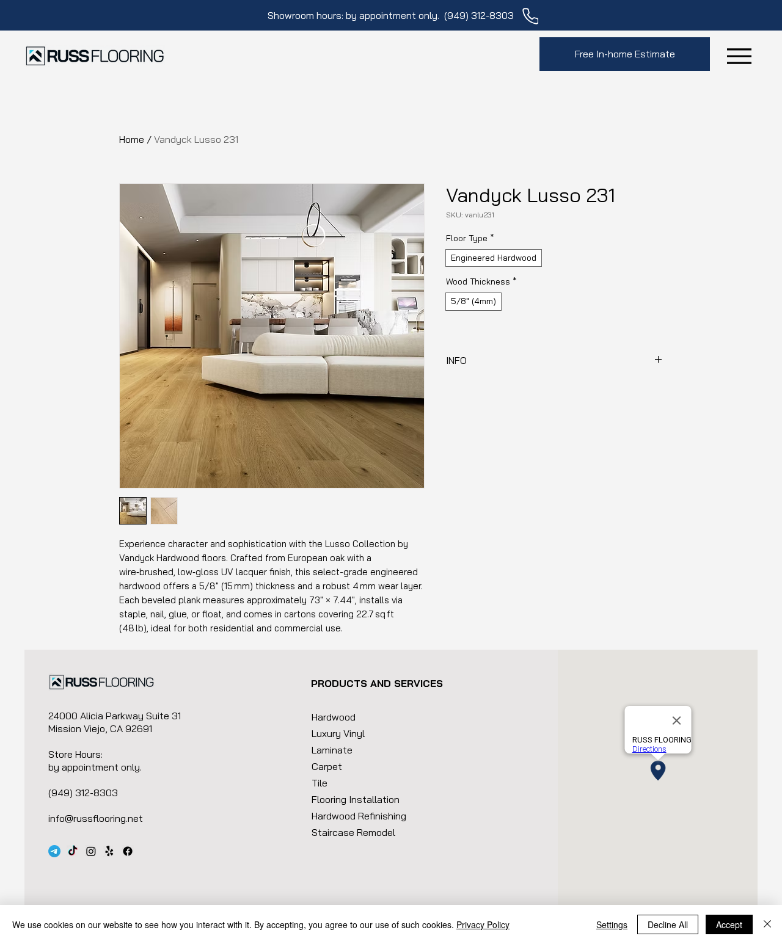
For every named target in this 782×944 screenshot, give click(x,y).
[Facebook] (128, 851)
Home (131, 139)
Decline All (668, 924)
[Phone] (530, 16)
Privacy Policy (483, 924)
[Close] (767, 924)
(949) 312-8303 (479, 15)
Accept (729, 924)
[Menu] (739, 55)
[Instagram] (91, 851)
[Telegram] (54, 851)
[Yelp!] (109, 851)
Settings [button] (611, 924)
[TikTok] (73, 851)
